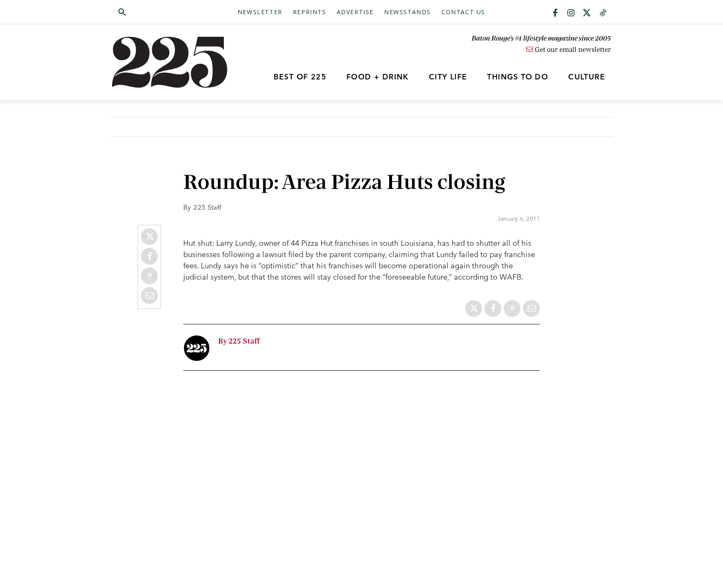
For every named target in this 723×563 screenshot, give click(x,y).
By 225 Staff (239, 341)
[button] (162, 13)
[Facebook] (555, 13)
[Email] (149, 295)
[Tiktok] (603, 13)
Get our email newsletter (572, 49)
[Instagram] (571, 13)
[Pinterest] (149, 275)
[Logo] (174, 62)
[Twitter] (587, 13)
